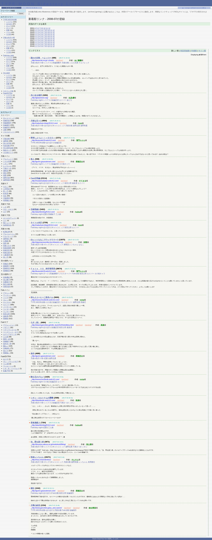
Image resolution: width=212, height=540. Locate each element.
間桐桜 (5, 318)
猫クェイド (7, 223)
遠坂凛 (5, 316)
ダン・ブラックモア (10, 361)
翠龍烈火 (79, 162)
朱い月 (5, 257)
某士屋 (89, 444)
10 (44, 28)
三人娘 (5, 337)
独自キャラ (7, 150)
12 (49, 28)
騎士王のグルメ (37, 377)
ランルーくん (8, 366)
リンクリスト (11, 8)
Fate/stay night (8, 55)
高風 (102, 325)
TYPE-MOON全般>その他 (41, 302)
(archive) (59, 60)
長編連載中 (7, 123)
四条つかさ (7, 246)
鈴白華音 (92, 508)
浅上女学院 (7, 143)
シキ (5, 207)
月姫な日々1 (36, 121)
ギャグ (8, 26)
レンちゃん (7, 166)
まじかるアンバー (9, 218)
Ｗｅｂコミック (9, 118)
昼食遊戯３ (35, 423)
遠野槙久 (6, 239)
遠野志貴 (6, 178)
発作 (32, 353)
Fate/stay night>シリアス (40, 100)
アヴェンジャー (9, 325)
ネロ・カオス (8, 209)
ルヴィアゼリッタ (9, 334)
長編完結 (6, 120)
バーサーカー (8, 307)
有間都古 (6, 200)
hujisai (78, 212)
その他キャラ (8, 152)
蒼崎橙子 (6, 266)
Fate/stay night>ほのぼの (40, 183)
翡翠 (5, 175)
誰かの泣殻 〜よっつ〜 (41, 58)
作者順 (194, 51)
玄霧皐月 (6, 282)
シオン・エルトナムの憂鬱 (42, 398)
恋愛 (7, 30)
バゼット (6, 327)
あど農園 (77, 60)
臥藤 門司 (6, 371)
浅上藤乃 (6, 280)
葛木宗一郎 (7, 344)
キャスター (7, 302)
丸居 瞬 (71, 98)
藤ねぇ (5, 346)
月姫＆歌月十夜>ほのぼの (41, 125)
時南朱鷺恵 (7, 248)
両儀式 (5, 264)
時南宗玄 (6, 250)
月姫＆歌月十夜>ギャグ (40, 244)
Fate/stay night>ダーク (40, 273)
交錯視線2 (35, 209)
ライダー (6, 309)
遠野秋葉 (6, 180)
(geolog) (88, 325)
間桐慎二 (6, 353)
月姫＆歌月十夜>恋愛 (39, 358)
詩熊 (85, 242)
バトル (8, 32)
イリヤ (5, 298)
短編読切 (6, 127)
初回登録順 (185, 51)
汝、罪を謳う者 (37, 442)
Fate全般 (6, 146)
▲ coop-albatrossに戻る (194, 8)
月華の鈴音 (35, 505)
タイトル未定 (36, 223)
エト (5, 220)
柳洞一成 (6, 339)
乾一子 (5, 191)
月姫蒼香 (6, 198)
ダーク (8, 28)
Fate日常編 (35, 178)
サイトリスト (32, 8)
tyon (80, 123)
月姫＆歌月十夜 (9, 37)
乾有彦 (5, 193)
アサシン (6, 293)
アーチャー (7, 295)
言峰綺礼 (6, 348)
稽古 (32, 488)
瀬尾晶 (5, 171)
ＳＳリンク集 (8, 91)
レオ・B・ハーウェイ (11, 368)
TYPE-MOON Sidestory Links (41, 4)
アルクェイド (8, 159)
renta (82, 300)
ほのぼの (9, 24)
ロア (5, 212)
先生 (5, 196)
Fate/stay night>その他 (40, 382)
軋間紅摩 (6, 232)
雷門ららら (80, 140)
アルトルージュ (9, 234)
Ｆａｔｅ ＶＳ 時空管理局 (43, 269)
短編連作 (6, 125)
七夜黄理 (6, 255)
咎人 (32, 159)
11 (47, 28)
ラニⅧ (6, 364)
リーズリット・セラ (10, 332)
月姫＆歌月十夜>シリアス (41, 63)
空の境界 (6, 73)
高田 (5, 243)
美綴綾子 (6, 341)
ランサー (6, 312)
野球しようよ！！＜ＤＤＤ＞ (43, 138)
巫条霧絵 (6, 277)
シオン (5, 164)
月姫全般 (6, 139)
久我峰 (5, 241)
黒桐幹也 (6, 268)
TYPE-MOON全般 (10, 20)
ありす (5, 359)
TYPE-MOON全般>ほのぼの (42, 143)
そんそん (75, 460)
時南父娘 (6, 253)
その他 (8, 34)
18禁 (5, 130)
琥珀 (5, 173)
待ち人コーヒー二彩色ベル (42, 297)
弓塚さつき (7, 168)
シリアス (9, 22)
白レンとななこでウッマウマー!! (44, 240)
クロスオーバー (9, 132)
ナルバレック (8, 236)
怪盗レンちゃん (37, 457)
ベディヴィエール (9, 330)
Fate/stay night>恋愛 (39, 214)
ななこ (5, 186)
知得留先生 (7, 225)
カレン (5, 300)
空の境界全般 (8, 148)
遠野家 (5, 141)
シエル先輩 (7, 161)
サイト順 (202, 51)
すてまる (82, 181)
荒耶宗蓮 (6, 286)
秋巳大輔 (6, 284)
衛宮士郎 (6, 314)
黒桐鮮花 (6, 271)
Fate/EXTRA (7, 93)
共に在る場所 (36, 95)
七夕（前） (35, 322)
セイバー (6, 305)
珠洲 (77, 400)
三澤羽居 (6, 189)
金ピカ (5, 351)
